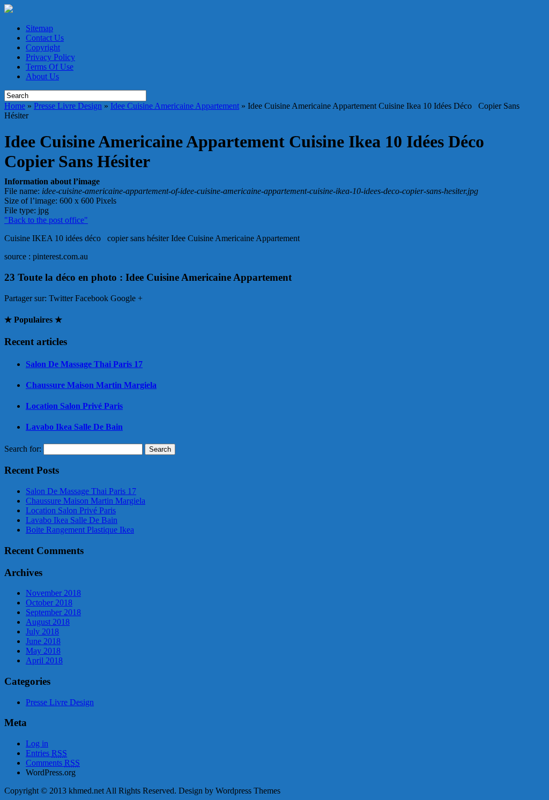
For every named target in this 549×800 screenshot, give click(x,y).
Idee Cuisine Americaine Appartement (174, 105)
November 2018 (53, 592)
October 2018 (49, 602)
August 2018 (48, 621)
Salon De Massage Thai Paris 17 (84, 364)
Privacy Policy (50, 57)
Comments (53, 762)
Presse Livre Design (68, 105)
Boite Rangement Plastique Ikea (80, 529)
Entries (46, 753)
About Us (42, 76)
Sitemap (39, 28)
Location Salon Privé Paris (74, 405)
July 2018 (42, 631)
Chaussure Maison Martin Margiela (91, 385)
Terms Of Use (49, 66)
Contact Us (45, 37)
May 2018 (43, 650)
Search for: (22, 448)
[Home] (8, 9)
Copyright (43, 47)
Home (14, 105)
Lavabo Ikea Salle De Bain (74, 426)
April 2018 (44, 660)
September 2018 (53, 612)
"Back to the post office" (46, 220)
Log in (37, 743)
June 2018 (43, 641)
